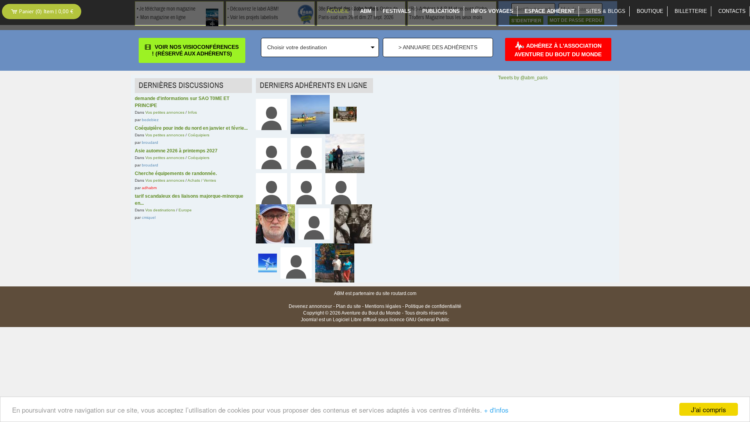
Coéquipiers (198, 135)
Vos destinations (160, 210)
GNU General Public (427, 319)
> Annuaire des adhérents (437, 47)
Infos (192, 112)
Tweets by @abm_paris (523, 77)
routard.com (403, 293)
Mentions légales (383, 306)
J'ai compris (708, 409)
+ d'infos (496, 410)
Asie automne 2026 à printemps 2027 (176, 151)
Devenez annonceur (310, 306)
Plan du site (348, 306)
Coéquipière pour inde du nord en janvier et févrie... (191, 128)
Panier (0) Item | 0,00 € (45, 11)
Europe (185, 210)
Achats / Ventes (202, 180)
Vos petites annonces (164, 112)
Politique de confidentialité (433, 306)
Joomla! (309, 319)
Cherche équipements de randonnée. (176, 173)
